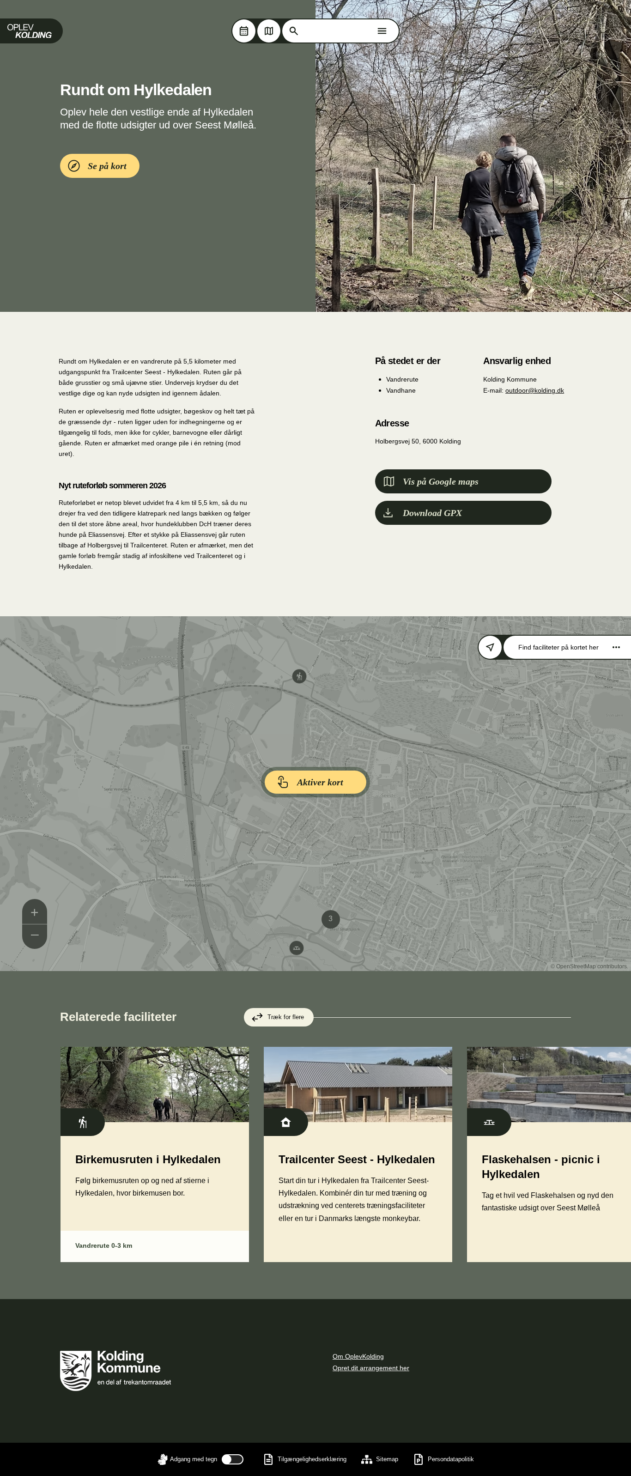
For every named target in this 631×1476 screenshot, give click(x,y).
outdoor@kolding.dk (534, 390)
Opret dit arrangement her (371, 1368)
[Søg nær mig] (490, 647)
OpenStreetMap (576, 966)
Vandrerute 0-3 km (103, 1245)
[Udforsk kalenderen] (243, 31)
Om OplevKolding (358, 1356)
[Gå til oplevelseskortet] (268, 31)
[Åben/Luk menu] (382, 31)
